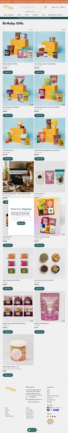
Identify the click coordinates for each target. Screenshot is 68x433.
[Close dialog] (58, 199)
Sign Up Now (21, 223)
